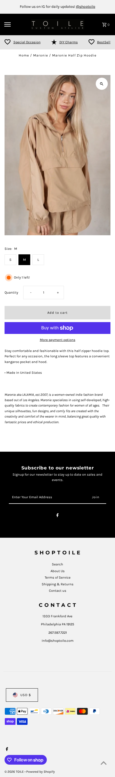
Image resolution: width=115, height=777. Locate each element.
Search (57, 564)
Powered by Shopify (40, 772)
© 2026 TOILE (15, 772)
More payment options (57, 340)
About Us (58, 571)
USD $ (25, 695)
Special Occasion (27, 42)
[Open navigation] (16, 24)
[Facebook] (57, 516)
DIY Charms (68, 42)
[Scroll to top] (104, 763)
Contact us (57, 591)
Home (24, 55)
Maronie (40, 55)
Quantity (11, 292)
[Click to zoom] (102, 84)
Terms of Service (58, 577)
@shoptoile (85, 6)
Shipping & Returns (58, 584)
